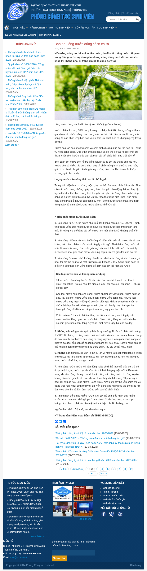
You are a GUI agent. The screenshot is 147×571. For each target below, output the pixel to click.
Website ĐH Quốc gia (114, 499)
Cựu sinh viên (106, 27)
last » (103, 473)
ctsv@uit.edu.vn (18, 557)
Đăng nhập (114, 13)
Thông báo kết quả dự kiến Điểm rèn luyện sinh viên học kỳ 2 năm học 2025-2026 (25, 100)
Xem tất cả (11, 144)
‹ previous (77, 469)
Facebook (103, 514)
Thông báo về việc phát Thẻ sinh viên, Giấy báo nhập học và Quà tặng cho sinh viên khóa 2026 (25, 84)
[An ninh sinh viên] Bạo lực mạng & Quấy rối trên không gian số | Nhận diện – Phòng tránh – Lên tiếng (26, 112)
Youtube (120, 514)
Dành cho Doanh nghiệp (20, 35)
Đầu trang (135, 565)
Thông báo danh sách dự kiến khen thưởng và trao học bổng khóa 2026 (25, 56)
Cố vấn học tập (85, 27)
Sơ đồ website (130, 13)
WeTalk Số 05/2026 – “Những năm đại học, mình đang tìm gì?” (26, 135)
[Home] (50, 11)
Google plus (112, 514)
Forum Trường (110, 491)
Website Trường (111, 488)
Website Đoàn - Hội (113, 495)
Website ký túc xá (112, 503)
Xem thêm (37, 536)
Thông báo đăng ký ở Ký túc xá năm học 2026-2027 (24, 126)
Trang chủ (8, 28)
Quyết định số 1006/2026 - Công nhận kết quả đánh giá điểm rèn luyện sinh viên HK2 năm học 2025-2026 (25, 70)
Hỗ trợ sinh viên (60, 27)
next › (93, 473)
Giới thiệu (19, 27)
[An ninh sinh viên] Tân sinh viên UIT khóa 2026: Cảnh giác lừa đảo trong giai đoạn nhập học (25, 492)
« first (64, 469)
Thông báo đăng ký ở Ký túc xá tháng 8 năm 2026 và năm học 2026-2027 (96, 460)
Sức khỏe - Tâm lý (50, 35)
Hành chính (37, 27)
